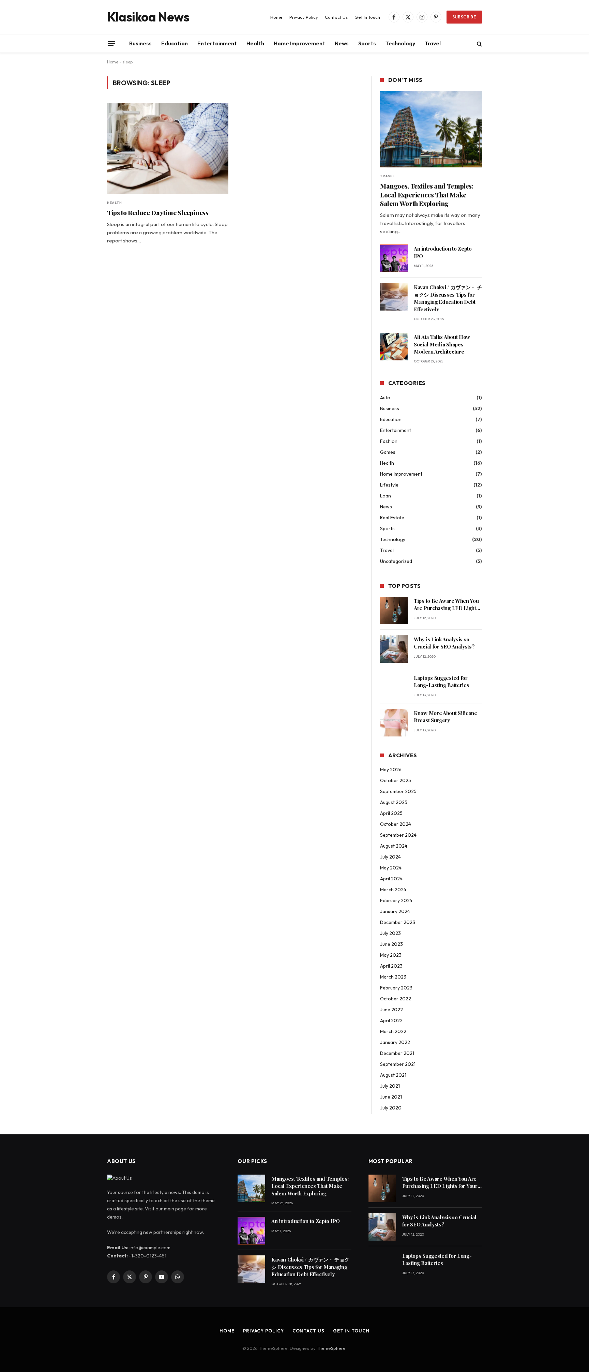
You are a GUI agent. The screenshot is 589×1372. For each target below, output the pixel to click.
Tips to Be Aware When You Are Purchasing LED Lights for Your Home (446, 604)
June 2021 (391, 1097)
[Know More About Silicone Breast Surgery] (394, 722)
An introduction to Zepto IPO (443, 252)
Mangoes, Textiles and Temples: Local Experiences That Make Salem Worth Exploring (426, 195)
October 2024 (395, 824)
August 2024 (393, 846)
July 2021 (390, 1086)
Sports (367, 43)
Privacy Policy (303, 17)
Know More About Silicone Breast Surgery (445, 717)
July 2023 (390, 933)
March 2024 (393, 889)
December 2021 (397, 1053)
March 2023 (393, 977)
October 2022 (395, 999)
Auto (385, 397)
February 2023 (396, 988)
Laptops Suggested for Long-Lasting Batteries (441, 681)
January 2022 (395, 1042)
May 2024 (391, 868)
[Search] (478, 43)
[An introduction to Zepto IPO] (394, 258)
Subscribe (464, 16)
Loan (385, 496)
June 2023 (391, 944)
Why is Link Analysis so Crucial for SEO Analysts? (444, 643)
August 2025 (393, 802)
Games (387, 452)
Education (174, 43)
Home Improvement (299, 43)
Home (276, 17)
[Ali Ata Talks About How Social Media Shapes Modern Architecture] (394, 346)
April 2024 (391, 879)
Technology (400, 43)
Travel (433, 43)
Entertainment (217, 43)
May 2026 (391, 769)
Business (140, 43)
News (342, 43)
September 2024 (398, 835)
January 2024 (395, 911)
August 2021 (393, 1075)
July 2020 (391, 1108)
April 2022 (391, 1020)
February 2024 (396, 900)
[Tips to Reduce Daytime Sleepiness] (167, 148)
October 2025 (395, 780)
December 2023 (397, 922)
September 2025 (398, 791)
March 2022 (393, 1031)
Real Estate (392, 517)
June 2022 (391, 1009)
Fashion (388, 441)
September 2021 (398, 1064)
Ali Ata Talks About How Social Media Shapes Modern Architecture (442, 344)
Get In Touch (367, 17)
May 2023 (391, 955)
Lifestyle (389, 485)
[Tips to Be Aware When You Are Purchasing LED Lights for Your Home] (394, 610)
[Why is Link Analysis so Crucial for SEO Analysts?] (394, 649)
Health (255, 43)
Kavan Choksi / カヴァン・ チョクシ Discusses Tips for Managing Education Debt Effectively (448, 298)
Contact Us (336, 17)
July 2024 (390, 857)
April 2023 (391, 966)
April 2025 (391, 813)
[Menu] (111, 43)
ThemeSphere (331, 1348)
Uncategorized (396, 561)
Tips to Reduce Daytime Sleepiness (157, 212)
